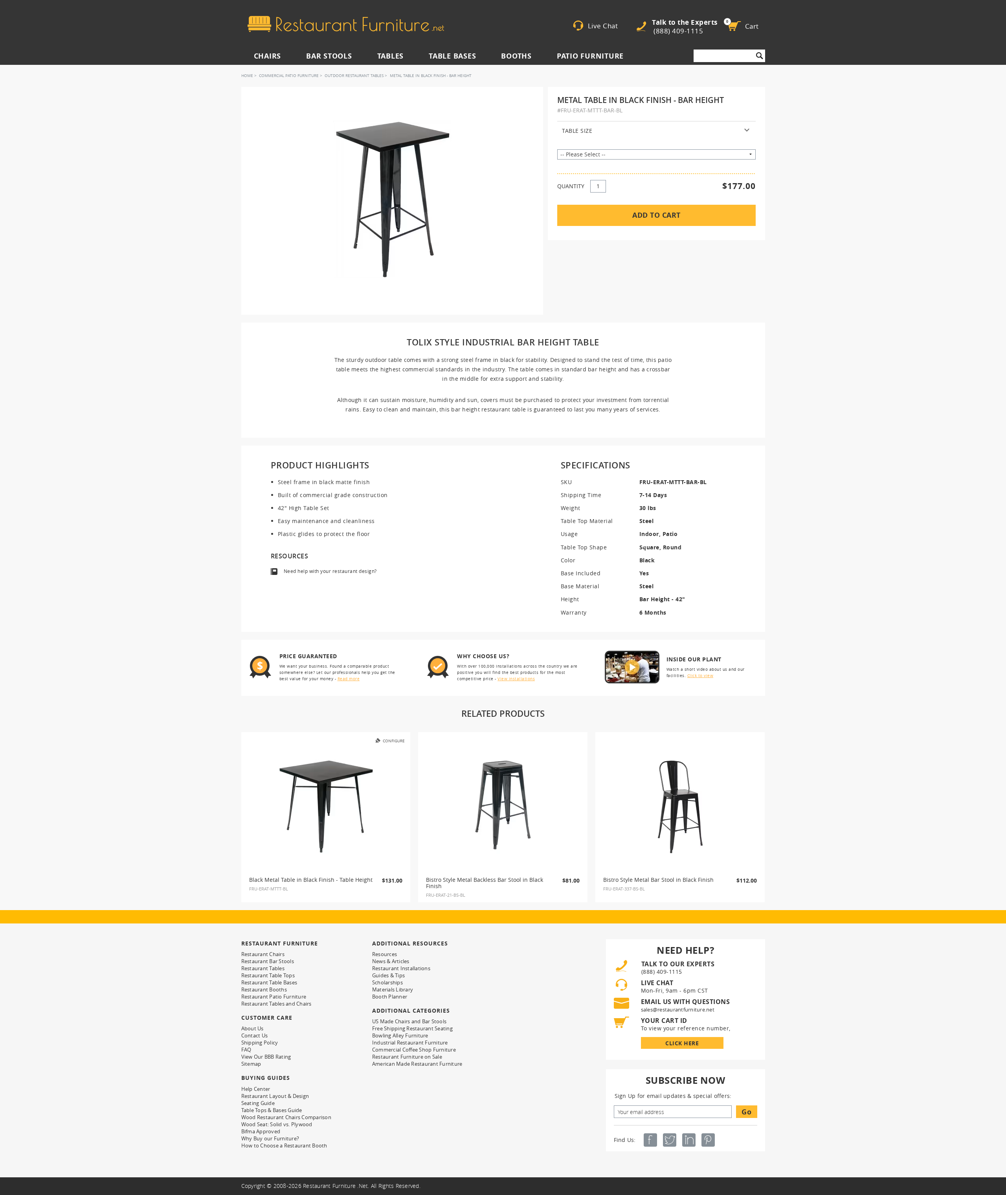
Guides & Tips (388, 975)
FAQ (246, 1049)
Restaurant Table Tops (268, 975)
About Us (252, 1028)
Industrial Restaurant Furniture (410, 1042)
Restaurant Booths (264, 989)
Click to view (700, 675)
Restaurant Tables (263, 968)
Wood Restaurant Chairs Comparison (286, 1117)
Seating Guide (258, 1103)
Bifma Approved (261, 1131)
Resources (384, 954)
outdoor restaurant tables (354, 75)
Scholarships (387, 982)
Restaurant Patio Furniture (274, 996)
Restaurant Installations (401, 968)
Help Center (255, 1088)
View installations (516, 678)
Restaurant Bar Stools (267, 961)
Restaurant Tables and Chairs (276, 1003)
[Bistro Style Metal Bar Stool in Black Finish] (680, 807)
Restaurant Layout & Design (275, 1096)
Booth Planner (389, 996)
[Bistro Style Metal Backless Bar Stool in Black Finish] (503, 807)
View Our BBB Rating (266, 1056)
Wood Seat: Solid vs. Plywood (276, 1124)
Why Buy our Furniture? (270, 1138)
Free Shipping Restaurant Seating (412, 1028)
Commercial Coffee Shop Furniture (414, 1049)
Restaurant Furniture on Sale (407, 1056)
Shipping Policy (259, 1042)
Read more (349, 678)
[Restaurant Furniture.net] (346, 24)
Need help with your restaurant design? (330, 571)
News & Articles (390, 961)
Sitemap (251, 1063)
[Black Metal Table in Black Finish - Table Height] (326, 807)
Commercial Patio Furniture (289, 75)
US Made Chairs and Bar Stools (409, 1021)
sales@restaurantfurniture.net (677, 1009)
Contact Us (254, 1035)
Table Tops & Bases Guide (271, 1110)
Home (247, 75)
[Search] (759, 55)
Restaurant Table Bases (269, 982)
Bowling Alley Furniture (400, 1035)
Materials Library (392, 989)
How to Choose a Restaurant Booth (284, 1145)
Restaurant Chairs (263, 954)
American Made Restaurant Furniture (417, 1063)
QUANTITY (570, 186)
